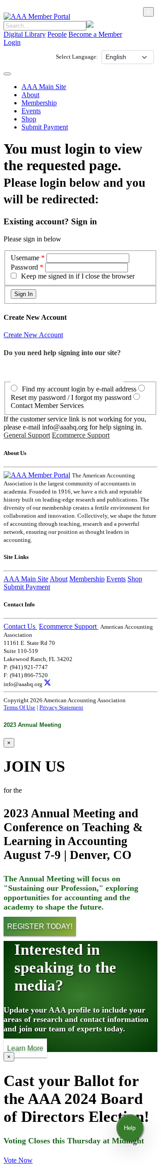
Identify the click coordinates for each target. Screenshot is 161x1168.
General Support (27, 435)
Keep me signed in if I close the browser (78, 276)
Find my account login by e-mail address (79, 389)
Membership (39, 103)
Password (24, 267)
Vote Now (18, 1160)
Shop (28, 119)
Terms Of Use (19, 707)
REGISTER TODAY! (39, 926)
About (30, 95)
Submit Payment (44, 127)
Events (31, 111)
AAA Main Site (43, 86)
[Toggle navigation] (7, 74)
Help (130, 1128)
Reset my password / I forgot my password (71, 397)
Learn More (25, 1048)
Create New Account (33, 335)
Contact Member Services (47, 405)
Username (26, 258)
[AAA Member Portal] (37, 16)
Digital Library (25, 34)
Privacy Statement (61, 707)
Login (12, 42)
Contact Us (20, 626)
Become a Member (95, 34)
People (57, 34)
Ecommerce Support (81, 435)
